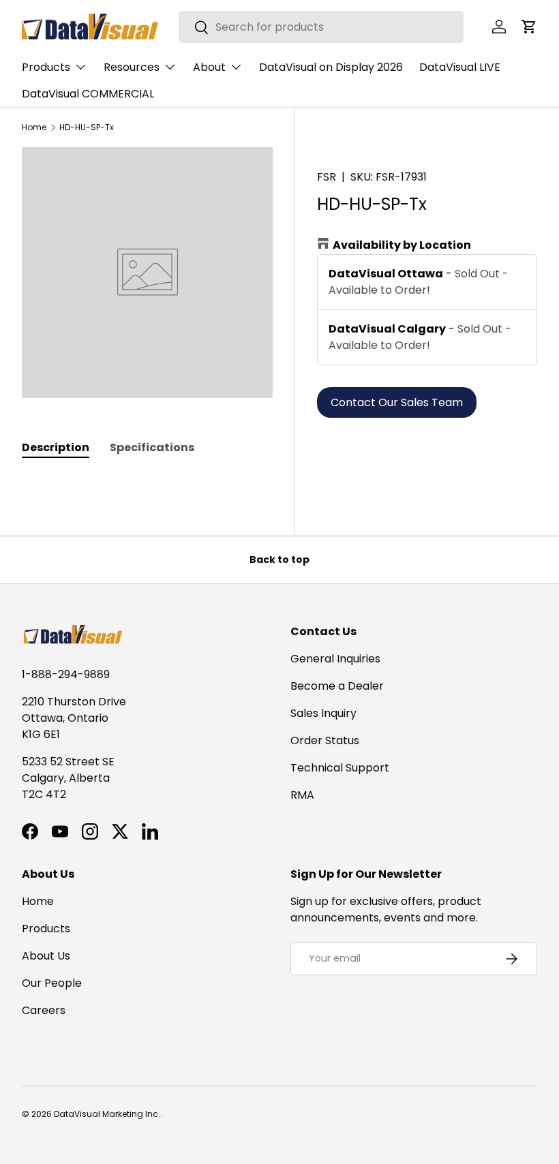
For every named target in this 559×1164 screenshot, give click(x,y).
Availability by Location (402, 245)
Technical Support (339, 768)
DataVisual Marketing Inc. (107, 1114)
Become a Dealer (337, 686)
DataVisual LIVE (459, 67)
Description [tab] (55, 447)
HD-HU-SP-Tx (86, 127)
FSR (326, 177)
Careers (43, 1010)
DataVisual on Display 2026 (331, 67)
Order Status (324, 740)
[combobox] (321, 27)
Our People (52, 983)
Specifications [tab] (152, 447)
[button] (529, 27)
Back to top (279, 559)
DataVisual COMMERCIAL (88, 94)
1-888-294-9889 (66, 674)
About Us (46, 956)
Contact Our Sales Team (397, 402)
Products (46, 928)
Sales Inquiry (323, 713)
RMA (302, 795)
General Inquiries (335, 659)
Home (34, 127)
